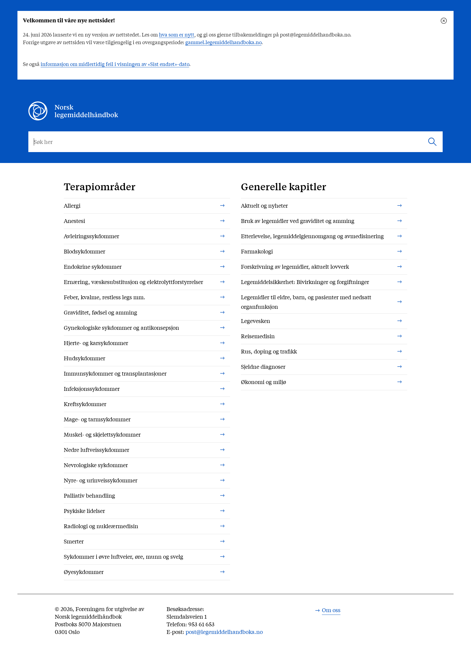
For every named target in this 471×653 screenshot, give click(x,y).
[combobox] (235, 141)
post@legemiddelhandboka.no (224, 631)
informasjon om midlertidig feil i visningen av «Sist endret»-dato (115, 63)
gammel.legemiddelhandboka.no (223, 42)
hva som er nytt (176, 34)
